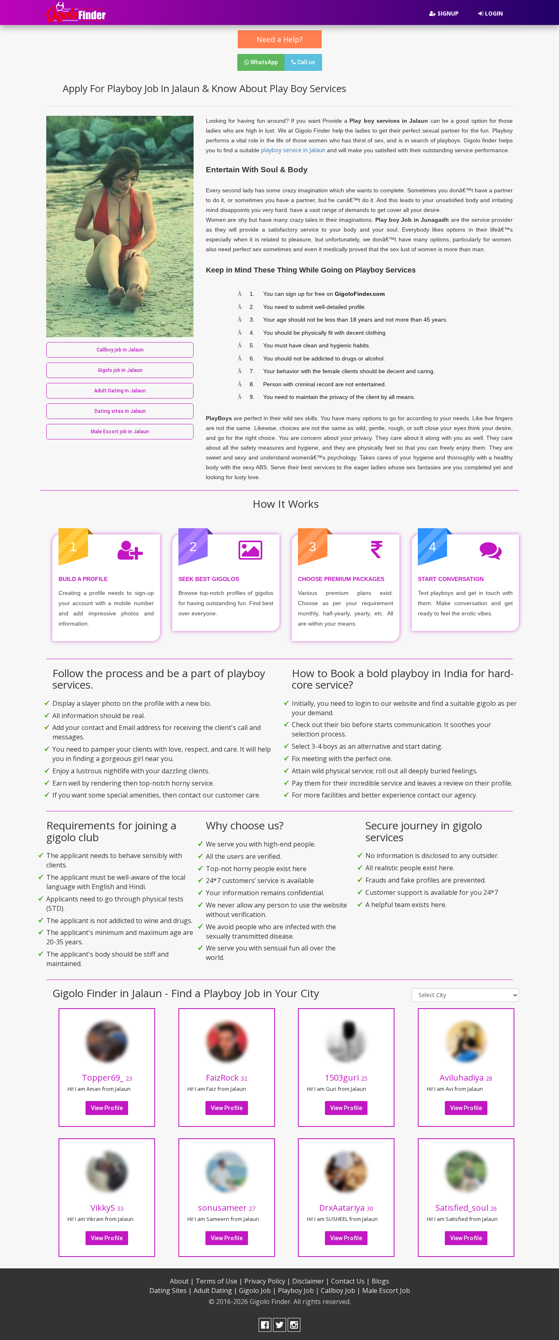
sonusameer (226, 1207)
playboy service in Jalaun (293, 150)
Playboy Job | (298, 1290)
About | (182, 1281)
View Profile (107, 1108)
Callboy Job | (341, 1290)
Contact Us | (350, 1281)
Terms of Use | (219, 1281)
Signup (447, 13)
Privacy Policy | (267, 1281)
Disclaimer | (310, 1281)
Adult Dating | (215, 1290)
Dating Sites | (170, 1290)
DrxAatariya (346, 1207)
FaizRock (226, 1077)
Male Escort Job (386, 1290)
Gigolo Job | (257, 1290)
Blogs (380, 1281)
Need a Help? (280, 39)
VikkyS (107, 1207)
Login (493, 13)
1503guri (346, 1077)
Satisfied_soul (466, 1207)
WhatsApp (263, 62)
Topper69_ (107, 1077)
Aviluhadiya (466, 1077)
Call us (305, 62)
